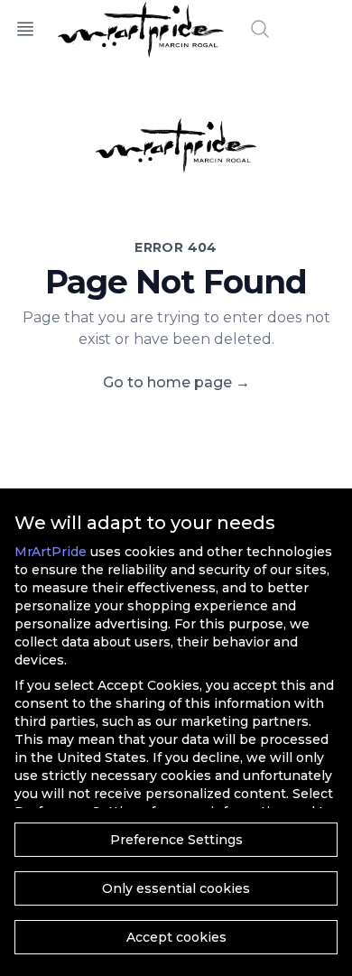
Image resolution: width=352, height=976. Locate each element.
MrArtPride (50, 552)
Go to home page (176, 382)
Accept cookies (176, 937)
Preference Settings (176, 840)
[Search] (260, 29)
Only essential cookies (176, 888)
